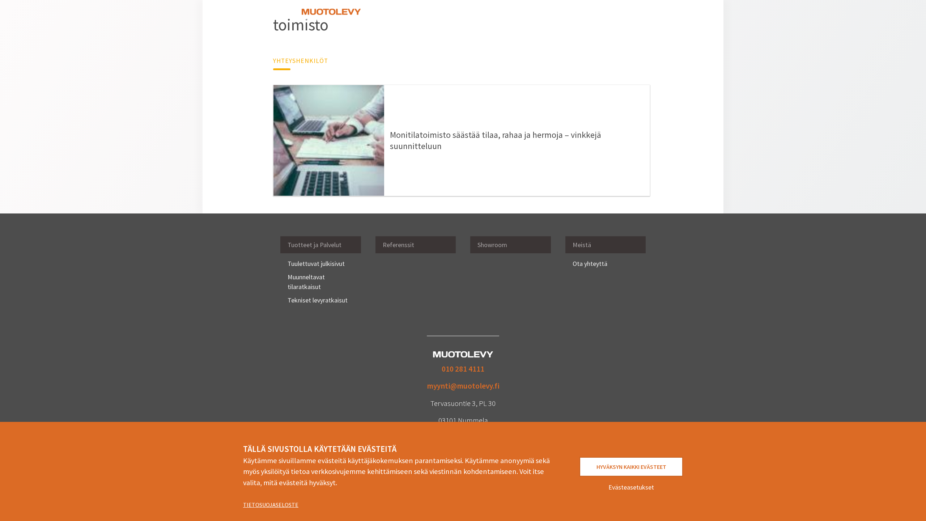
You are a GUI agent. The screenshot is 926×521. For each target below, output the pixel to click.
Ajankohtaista (520, 16)
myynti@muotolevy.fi (463, 386)
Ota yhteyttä (585, 16)
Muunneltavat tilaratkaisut (306, 282)
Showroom (482, 16)
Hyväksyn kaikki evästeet (631, 466)
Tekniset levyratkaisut (318, 300)
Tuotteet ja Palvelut (314, 245)
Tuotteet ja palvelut (400, 16)
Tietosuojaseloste (270, 504)
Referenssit (446, 16)
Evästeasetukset (631, 487)
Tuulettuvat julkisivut (316, 263)
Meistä (553, 16)
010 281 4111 (463, 369)
